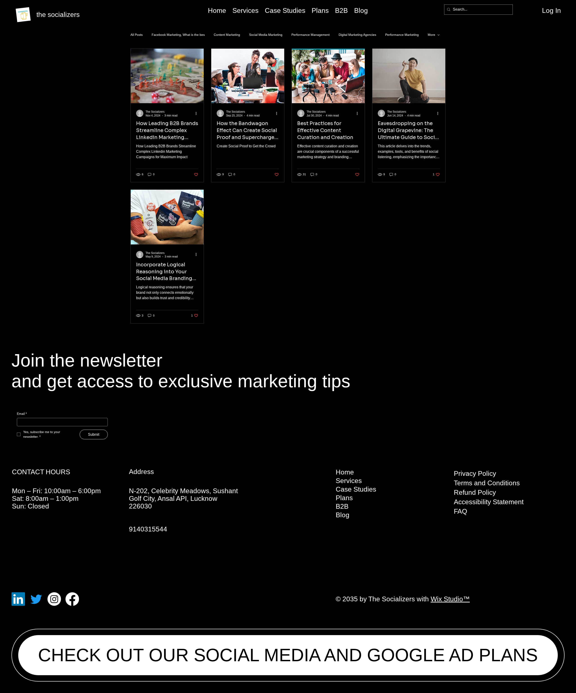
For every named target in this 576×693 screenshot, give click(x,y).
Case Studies (356, 489)
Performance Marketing (402, 34)
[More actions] (197, 113)
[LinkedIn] (18, 599)
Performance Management (310, 34)
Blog (342, 515)
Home (345, 472)
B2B (342, 506)
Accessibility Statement (489, 502)
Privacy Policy (475, 473)
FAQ (460, 511)
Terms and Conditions (487, 483)
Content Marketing (227, 34)
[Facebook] (72, 599)
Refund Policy (475, 492)
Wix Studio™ (450, 599)
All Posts (136, 34)
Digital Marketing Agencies (357, 34)
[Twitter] (36, 599)
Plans (344, 498)
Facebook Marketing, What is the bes (178, 34)
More (431, 34)
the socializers (58, 14)
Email (22, 413)
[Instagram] (54, 599)
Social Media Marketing (265, 34)
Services (349, 480)
